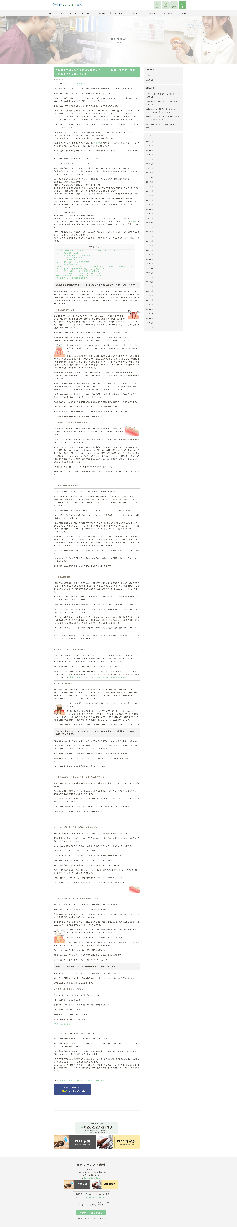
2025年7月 (149, 141)
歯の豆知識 (149, 80)
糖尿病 (133, 221)
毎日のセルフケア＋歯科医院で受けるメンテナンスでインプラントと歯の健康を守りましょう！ (163, 110)
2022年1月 (149, 309)
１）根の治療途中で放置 (68, 253)
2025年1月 (149, 164)
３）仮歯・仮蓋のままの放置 (69, 257)
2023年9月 (149, 236)
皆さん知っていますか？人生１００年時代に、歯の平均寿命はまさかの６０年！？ (163, 118)
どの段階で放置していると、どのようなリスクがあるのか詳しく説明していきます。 (87, 251)
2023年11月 (149, 227)
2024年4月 (149, 205)
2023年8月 (149, 241)
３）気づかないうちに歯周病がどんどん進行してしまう (79, 273)
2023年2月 (149, 264)
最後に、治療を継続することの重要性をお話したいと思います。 (80, 275)
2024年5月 (149, 200)
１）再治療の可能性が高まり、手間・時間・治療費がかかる (81, 269)
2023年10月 (149, 232)
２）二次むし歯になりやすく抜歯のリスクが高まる (78, 271)
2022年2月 (149, 305)
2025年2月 (149, 159)
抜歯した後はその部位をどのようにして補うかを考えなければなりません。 (99, 677)
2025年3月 (149, 155)
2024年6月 (149, 196)
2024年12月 (149, 168)
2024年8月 (149, 186)
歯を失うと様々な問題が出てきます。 (73, 278)
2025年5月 (149, 146)
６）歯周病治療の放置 (67, 264)
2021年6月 (149, 327)
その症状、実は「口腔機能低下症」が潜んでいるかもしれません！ (163, 95)
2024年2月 (149, 214)
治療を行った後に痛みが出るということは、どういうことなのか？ (163, 102)
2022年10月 (149, 268)
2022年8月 (149, 277)
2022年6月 (149, 286)
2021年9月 (149, 318)
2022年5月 (149, 291)
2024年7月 (149, 191)
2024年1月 (149, 218)
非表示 (96, 247)
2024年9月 (149, 182)
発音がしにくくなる (62, 1024)
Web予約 (97, 143)
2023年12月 (149, 223)
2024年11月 (149, 173)
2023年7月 (149, 245)
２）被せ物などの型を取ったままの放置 (74, 255)
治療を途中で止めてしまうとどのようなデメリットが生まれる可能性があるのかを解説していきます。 (94, 266)
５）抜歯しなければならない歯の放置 (73, 262)
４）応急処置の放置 (66, 260)
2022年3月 (149, 300)
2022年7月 (149, 282)
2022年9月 (149, 273)
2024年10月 (149, 177)
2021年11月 (149, 314)
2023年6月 (149, 250)
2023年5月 (149, 255)
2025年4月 (149, 150)
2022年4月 (149, 295)
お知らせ (149, 75)
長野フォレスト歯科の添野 (74, 83)
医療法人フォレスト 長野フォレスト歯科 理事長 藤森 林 (83, 1080)
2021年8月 (149, 323)
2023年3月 (149, 259)
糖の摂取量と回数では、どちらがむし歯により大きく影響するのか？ (163, 125)
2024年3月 (149, 209)
